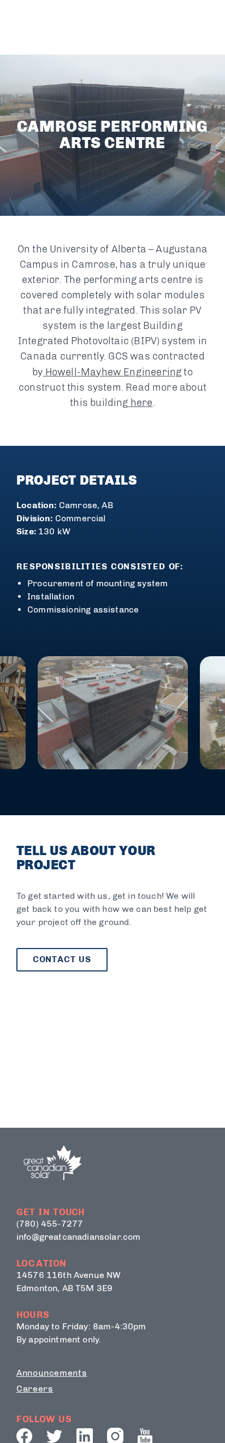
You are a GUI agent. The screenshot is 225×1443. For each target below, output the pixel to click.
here (140, 403)
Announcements (51, 1373)
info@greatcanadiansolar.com (78, 1237)
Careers (34, 1388)
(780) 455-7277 (49, 1223)
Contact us (62, 959)
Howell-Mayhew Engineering (112, 372)
